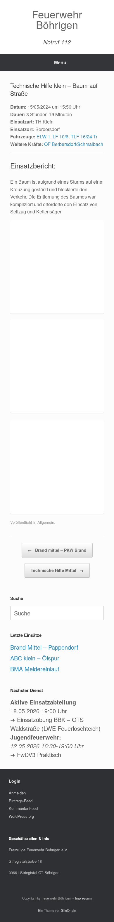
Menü (60, 62)
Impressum (83, 898)
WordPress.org (21, 816)
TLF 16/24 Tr (84, 136)
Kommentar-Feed (23, 808)
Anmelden (17, 793)
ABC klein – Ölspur (34, 658)
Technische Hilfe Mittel (57, 570)
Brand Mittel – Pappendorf (44, 647)
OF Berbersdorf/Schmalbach (73, 144)
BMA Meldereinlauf (34, 668)
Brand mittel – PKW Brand (57, 550)
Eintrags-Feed (20, 800)
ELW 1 (43, 136)
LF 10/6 (60, 136)
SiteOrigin (68, 910)
